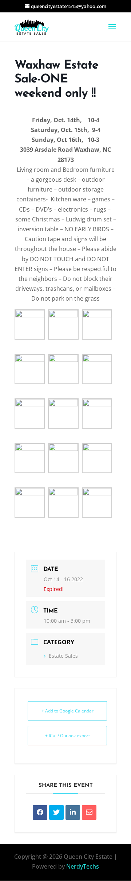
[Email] (89, 812)
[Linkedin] (73, 812)
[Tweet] (56, 812)
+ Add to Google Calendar (67, 711)
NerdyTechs (82, 866)
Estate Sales (63, 655)
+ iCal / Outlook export (67, 736)
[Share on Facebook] (40, 812)
